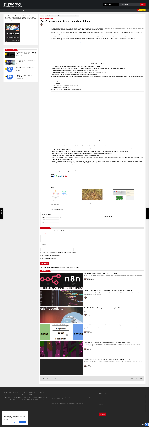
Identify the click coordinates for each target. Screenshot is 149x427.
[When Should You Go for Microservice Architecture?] (97, 194)
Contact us (102, 414)
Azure (32, 392)
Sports (14, 401)
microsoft (25, 399)
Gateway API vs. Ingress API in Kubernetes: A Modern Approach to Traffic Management (26, 53)
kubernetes (42, 397)
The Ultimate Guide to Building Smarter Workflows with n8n (101, 273)
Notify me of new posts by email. (49, 258)
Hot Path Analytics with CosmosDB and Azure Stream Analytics (126, 200)
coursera (28, 394)
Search (142, 4)
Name (42, 247)
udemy (22, 401)
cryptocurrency (41, 394)
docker (20, 397)
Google (30, 397)
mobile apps (29, 399)
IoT (36, 397)
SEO (48, 399)
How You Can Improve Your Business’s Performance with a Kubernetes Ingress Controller (25, 69)
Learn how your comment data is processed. (68, 267)
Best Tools (39, 10)
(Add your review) (107, 216)
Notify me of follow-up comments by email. (51, 255)
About (9, 10)
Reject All (15, 422)
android (14, 392)
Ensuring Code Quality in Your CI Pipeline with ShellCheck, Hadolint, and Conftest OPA (108, 290)
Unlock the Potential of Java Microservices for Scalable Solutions (26, 61)
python (40, 399)
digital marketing (14, 397)
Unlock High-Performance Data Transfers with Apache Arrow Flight (103, 325)
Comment (43, 233)
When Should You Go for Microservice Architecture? (92, 200)
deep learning (6, 397)
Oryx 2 (52, 28)
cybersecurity (47, 394)
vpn (27, 401)
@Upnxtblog (12, 4)
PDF (38, 399)
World (36, 401)
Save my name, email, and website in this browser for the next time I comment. (59, 252)
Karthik (44, 23)
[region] (15, 418)
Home (5, 10)
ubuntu (19, 401)
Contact (45, 10)
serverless (5, 401)
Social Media (9, 401)
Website (113, 247)
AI (8, 392)
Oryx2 (62, 209)
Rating (42, 243)
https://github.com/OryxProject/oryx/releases (68, 171)
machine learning (12, 399)
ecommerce (25, 397)
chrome (13, 394)
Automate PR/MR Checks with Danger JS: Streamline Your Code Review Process (107, 342)
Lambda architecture (57, 209)
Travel (16, 401)
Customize (7, 422)
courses (35, 395)
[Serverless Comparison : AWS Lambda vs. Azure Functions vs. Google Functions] (66, 194)
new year (35, 399)
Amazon (10, 392)
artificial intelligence (23, 392)
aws (30, 392)
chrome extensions (19, 395)
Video (25, 401)
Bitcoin (36, 392)
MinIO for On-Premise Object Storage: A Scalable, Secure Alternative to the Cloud (107, 359)
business (5, 395)
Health (34, 397)
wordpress (32, 401)
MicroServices (20, 399)
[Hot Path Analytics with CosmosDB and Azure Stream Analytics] (128, 194)
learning (5, 399)
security (44, 399)
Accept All (23, 422)
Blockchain (42, 392)
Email (77, 247)
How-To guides (15, 10)
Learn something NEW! (31, 10)
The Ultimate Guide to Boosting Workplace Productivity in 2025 (102, 308)
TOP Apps (22, 10)
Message (101, 404)
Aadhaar (5, 392)
